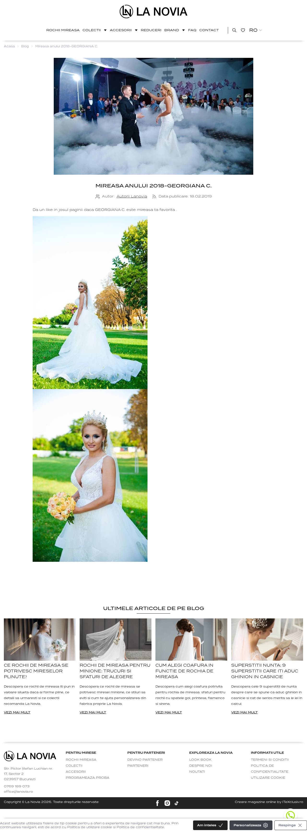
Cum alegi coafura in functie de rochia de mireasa (184, 671)
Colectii (92, 30)
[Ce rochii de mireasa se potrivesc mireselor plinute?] (40, 639)
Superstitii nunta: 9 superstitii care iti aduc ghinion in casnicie (264, 671)
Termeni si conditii (270, 759)
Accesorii (121, 30)
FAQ (192, 30)
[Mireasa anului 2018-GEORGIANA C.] (154, 11)
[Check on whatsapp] (290, 815)
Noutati (197, 771)
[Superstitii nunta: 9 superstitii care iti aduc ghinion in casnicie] (267, 639)
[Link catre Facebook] (157, 803)
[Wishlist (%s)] (243, 30)
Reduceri (151, 30)
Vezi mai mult (17, 712)
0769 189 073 (17, 786)
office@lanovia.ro (18, 791)
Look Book (200, 759)
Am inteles (206, 825)
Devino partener (145, 759)
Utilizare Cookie (268, 777)
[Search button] (234, 30)
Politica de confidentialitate (269, 768)
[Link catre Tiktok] (176, 803)
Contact (209, 30)
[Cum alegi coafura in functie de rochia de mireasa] (191, 639)
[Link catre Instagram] (167, 803)
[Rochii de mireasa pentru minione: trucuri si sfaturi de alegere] (116, 639)
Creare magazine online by (269, 802)
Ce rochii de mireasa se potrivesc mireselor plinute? (36, 671)
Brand (171, 30)
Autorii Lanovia (132, 196)
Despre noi (200, 765)
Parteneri (137, 765)
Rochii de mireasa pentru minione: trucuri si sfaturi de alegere (115, 671)
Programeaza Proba (87, 777)
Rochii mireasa (63, 30)
